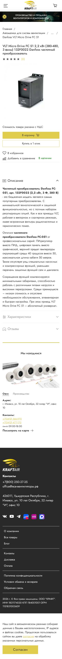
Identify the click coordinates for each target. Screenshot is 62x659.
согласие (28, 636)
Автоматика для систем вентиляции (24, 33)
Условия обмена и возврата (21, 582)
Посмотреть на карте (16, 430)
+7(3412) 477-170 (12, 422)
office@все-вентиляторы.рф (20, 486)
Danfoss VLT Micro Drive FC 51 (21, 37)
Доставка (9, 559)
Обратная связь (13, 588)
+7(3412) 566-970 (12, 419)
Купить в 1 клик (31, 143)
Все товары (10, 537)
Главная (7, 29)
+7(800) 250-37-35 (15, 482)
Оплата (8, 566)
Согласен (20, 649)
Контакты (9, 553)
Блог (6, 543)
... (52, 33)
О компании (11, 531)
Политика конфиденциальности (23, 576)
